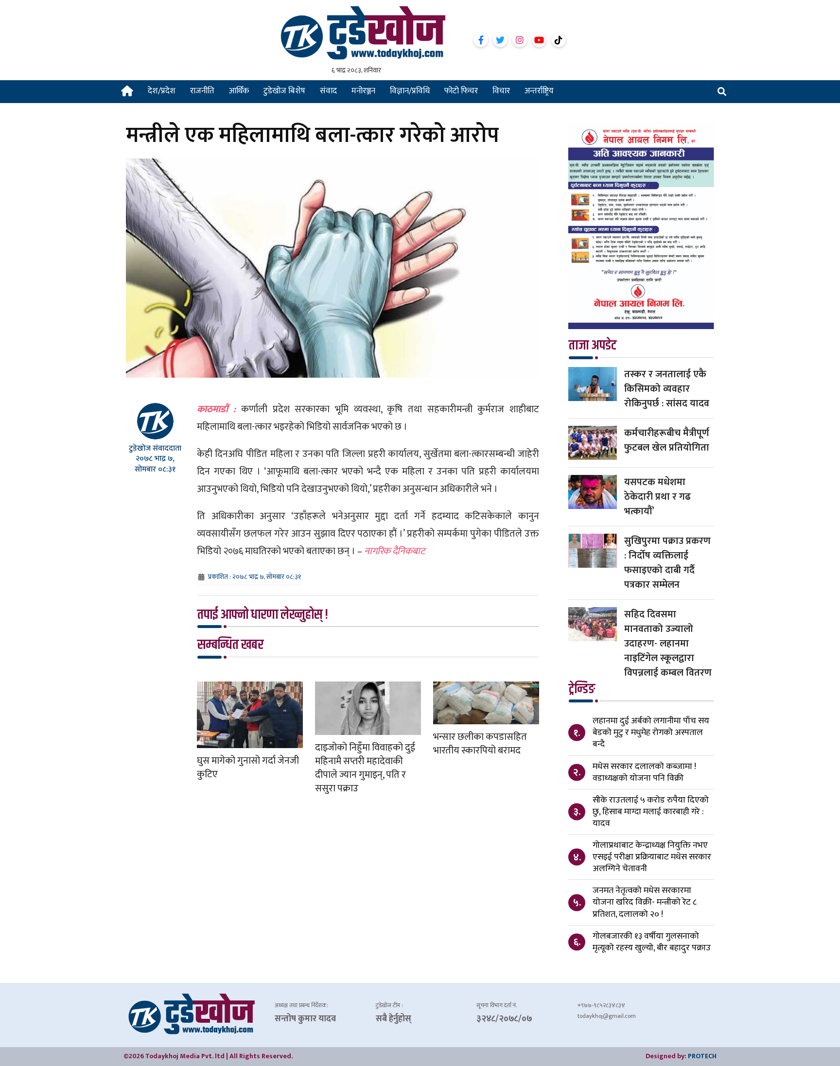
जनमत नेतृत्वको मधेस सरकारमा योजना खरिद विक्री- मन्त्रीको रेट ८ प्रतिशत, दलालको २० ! (645, 902)
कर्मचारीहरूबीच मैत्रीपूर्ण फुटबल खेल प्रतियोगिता (666, 440)
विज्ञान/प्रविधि (410, 91)
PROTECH (702, 1056)
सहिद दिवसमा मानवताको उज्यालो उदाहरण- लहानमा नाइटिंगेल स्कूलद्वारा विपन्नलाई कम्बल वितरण (668, 643)
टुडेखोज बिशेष (284, 91)
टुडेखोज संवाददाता (155, 448)
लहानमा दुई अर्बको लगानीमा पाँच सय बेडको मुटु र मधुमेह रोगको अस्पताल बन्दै (651, 732)
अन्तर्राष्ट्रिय (539, 91)
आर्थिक (239, 91)
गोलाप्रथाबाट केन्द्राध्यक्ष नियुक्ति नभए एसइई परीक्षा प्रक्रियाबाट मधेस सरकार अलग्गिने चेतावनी (652, 857)
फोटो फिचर (461, 91)
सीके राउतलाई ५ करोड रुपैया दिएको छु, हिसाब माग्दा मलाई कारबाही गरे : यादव (651, 812)
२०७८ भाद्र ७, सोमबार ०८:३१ (155, 463)
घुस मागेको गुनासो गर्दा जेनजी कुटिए (248, 767)
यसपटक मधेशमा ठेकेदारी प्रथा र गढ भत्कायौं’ (657, 497)
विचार (501, 91)
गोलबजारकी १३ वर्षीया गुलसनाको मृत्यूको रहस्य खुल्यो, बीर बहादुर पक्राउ (652, 942)
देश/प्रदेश (161, 91)
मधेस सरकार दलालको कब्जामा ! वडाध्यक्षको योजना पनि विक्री (644, 772)
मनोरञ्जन (363, 91)
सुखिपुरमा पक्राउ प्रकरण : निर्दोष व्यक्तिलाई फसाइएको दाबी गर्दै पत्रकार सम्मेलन (667, 563)
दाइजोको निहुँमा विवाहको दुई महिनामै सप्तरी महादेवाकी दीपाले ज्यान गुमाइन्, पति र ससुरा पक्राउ (365, 768)
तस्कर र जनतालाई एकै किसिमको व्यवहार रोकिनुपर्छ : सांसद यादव (666, 389)
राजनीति (202, 91)
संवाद (328, 91)
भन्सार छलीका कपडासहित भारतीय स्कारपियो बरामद (480, 744)
